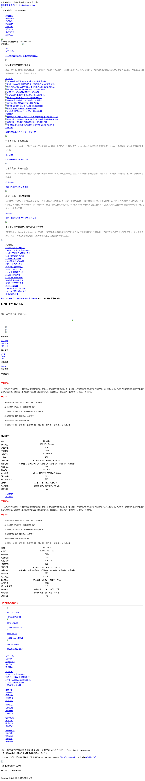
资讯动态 (9, 29)
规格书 (3, 366)
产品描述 (9, 494)
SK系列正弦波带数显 (13, 264)
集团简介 (26, 56)
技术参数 (9, 497)
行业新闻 (16, 160)
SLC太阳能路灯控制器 (14, 272)
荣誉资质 (34, 56)
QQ (2, 358)
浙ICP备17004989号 (68, 757)
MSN (3, 354)
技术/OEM (9, 32)
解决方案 (9, 24)
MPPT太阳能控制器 (13, 269)
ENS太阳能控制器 (12, 275)
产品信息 (9, 21)
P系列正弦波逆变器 (13, 259)
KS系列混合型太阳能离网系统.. (17, 677)
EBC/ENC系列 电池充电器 (15, 291)
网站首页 (4, 5)
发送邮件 (4, 341)
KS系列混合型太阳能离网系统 (17, 250)
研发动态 (16, 187)
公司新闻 (9, 160)
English (19, 5)
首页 (7, 49)
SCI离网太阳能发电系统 (15, 248)
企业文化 (24, 132)
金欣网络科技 (90, 757)
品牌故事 (9, 132)
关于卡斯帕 (9, 18)
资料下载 (9, 218)
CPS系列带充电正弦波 (14, 283)
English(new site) (28, 5)
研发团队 (9, 187)
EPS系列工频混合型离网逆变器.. (18, 680)
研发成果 (24, 187)
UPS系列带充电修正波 (14, 280)
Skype (3, 356)
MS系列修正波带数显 (14, 267)
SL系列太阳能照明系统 (14, 256)
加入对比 (4, 346)
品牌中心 (9, 27)
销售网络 (16, 218)
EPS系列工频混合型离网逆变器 (17, 253)
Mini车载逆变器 (11, 286)
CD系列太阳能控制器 (14, 278)
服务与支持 (9, 35)
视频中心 (16, 132)
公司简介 (9, 56)
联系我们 (12, 5)
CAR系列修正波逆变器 (14, 261)
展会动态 (24, 160)
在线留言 (24, 218)
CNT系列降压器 (11, 294)
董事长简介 (17, 56)
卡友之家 (32, 132)
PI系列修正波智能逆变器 (15, 288)
